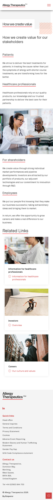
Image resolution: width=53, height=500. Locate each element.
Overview (17, 325)
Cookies (6, 435)
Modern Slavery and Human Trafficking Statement (19, 444)
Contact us (8, 459)
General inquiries (9, 423)
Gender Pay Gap (9, 449)
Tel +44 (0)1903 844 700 (13, 484)
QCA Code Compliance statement (17, 453)
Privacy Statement (10, 431)
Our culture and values (23, 371)
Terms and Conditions (12, 427)
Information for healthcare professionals (25, 278)
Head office (7, 420)
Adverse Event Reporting (13, 439)
